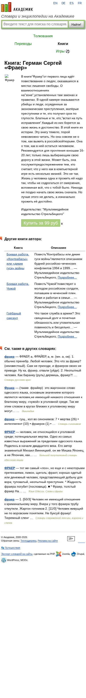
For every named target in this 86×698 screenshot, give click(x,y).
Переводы (23, 44)
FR (80, 3)
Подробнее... (67, 277)
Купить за (41, 223)
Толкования (43, 36)
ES (72, 3)
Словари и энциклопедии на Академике (37, 16)
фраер (9, 356)
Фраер (9, 388)
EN (55, 3)
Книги (63, 44)
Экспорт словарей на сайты (16, 554)
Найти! (76, 24)
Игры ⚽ (63, 51)
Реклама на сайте (48, 540)
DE (63, 3)
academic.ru (17, 7)
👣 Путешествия (10, 547)
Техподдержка (28, 540)
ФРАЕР (9, 432)
